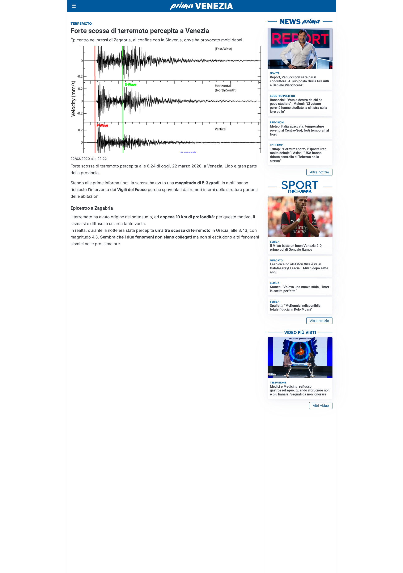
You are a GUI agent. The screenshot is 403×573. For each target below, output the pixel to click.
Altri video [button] (321, 405)
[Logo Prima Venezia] (201, 6)
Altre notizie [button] (319, 172)
